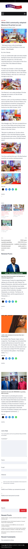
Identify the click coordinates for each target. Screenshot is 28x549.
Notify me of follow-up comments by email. (13, 489)
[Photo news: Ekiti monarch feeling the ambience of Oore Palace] (6, 223)
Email (2, 467)
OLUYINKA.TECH (6, 547)
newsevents (4, 27)
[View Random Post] (14, 1)
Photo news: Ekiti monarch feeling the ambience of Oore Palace (6, 228)
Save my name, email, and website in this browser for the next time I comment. (15, 482)
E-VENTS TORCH (17, 545)
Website (3, 474)
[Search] (25, 14)
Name (3, 460)
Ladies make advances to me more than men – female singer (13, 335)
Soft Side (3, 20)
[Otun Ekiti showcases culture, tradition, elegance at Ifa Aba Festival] (6, 207)
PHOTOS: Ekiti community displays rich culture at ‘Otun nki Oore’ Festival (18, 212)
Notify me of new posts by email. (10, 495)
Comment (4, 438)
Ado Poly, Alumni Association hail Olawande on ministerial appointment (13, 277)
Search (3, 508)
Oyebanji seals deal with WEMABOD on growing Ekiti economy (13, 392)
